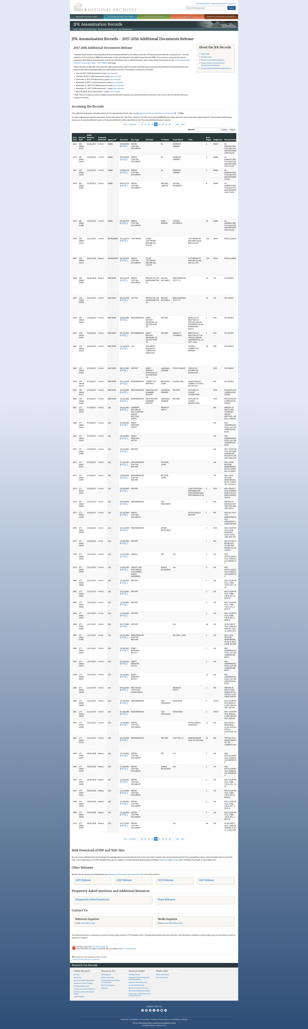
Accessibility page (129, 949)
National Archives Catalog (83, 983)
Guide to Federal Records (138, 982)
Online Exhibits (79, 996)
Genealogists (106, 974)
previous (132, 124)
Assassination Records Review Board (216, 68)
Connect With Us (154, 1006)
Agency (111, 139)
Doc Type (135, 139)
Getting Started (134, 974)
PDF (122, 146)
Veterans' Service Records (120, 16)
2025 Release (83, 880)
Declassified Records (136, 985)
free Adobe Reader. (99, 947)
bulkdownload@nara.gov (168, 860)
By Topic (77, 974)
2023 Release (124, 880)
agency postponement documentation (125, 874)
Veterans (104, 988)
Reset (232, 130)
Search (231, 8)
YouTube (157, 1010)
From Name (178, 139)
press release (111, 73)
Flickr (165, 1010)
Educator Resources (154, 16)
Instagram (150, 1010)
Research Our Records (86, 16)
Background (206, 57)
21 (152, 124)
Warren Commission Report (212, 60)
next (178, 124)
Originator (217, 139)
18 (142, 124)
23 (159, 124)
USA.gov (185, 1019)
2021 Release (206, 880)
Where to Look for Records (138, 988)
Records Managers (108, 985)
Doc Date (124, 139)
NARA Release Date (90, 137)
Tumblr (154, 1010)
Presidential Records (81, 986)
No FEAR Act (176, 1019)
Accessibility (134, 1019)
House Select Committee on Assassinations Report (213, 64)
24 (163, 124)
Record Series (230, 139)
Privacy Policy (145, 1019)
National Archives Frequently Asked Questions (139, 978)
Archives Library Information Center (84, 993)
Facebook (142, 1010)
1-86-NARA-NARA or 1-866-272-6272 (154, 1025)
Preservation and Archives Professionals (110, 981)
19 (145, 124)
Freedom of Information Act (161, 1019)
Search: (191, 129)
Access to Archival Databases (84, 989)
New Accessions (162, 977)
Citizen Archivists (203, 3)
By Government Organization (84, 980)
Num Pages (208, 138)
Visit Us (187, 16)
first (125, 124)
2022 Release (165, 880)
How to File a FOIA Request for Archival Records (140, 995)
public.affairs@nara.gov (173, 923)
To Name (165, 139)
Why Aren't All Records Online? (140, 991)
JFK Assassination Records (107, 29)
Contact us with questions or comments (86, 959)
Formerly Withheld (102, 138)
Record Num (82, 138)
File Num (149, 139)
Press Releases (166, 899)
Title (190, 139)
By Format (77, 977)
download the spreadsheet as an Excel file (157, 113)
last (182, 124)
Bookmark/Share (218, 3)
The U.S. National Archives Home (105, 7)
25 (166, 124)
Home (76, 29)
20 (149, 124)
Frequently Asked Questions (92, 899)
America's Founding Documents (221, 16)
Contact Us (231, 3)
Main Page (205, 54)
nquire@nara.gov (88, 923)
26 (170, 124)
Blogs (161, 1010)
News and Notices (162, 974)
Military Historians (107, 977)
